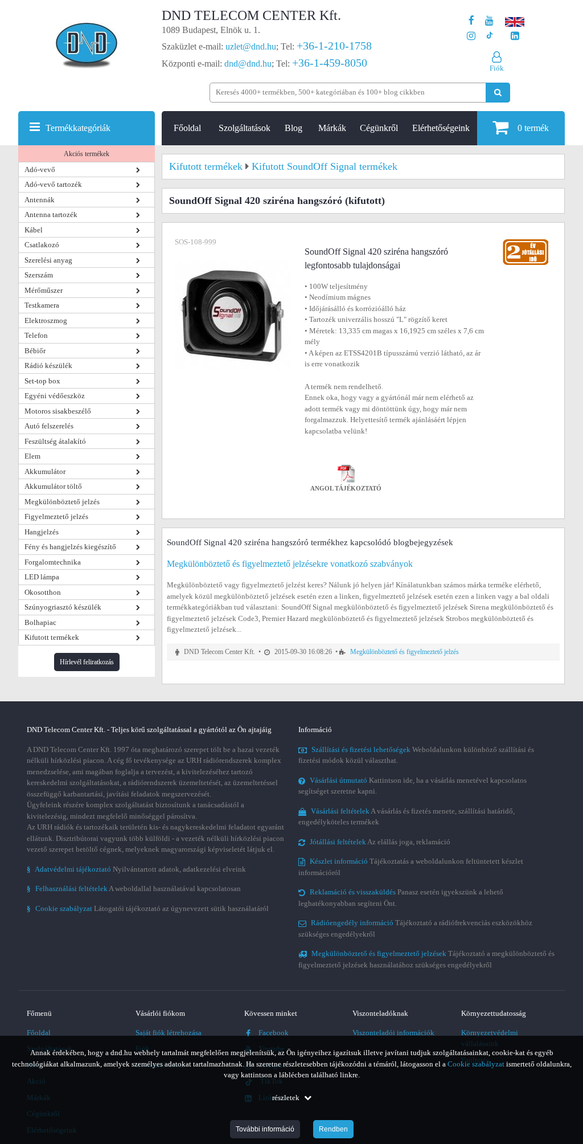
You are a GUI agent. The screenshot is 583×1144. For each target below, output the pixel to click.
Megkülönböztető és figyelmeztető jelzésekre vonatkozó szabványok (290, 564)
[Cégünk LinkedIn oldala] (515, 36)
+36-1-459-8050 (329, 62)
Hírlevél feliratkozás (87, 662)
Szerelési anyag (48, 260)
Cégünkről (379, 128)
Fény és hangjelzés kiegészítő (70, 546)
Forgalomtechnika (52, 562)
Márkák (332, 128)
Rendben (333, 1129)
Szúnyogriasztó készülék (62, 607)
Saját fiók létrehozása (169, 1032)
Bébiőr (35, 350)
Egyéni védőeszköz (54, 395)
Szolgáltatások (244, 128)
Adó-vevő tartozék (53, 184)
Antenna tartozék (50, 214)
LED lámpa (41, 577)
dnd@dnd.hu (248, 63)
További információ (265, 1129)
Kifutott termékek (51, 637)
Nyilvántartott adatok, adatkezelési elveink (136, 869)
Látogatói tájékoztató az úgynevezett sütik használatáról (148, 908)
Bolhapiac (40, 622)
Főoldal (187, 128)
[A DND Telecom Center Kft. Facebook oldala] (471, 21)
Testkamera (41, 305)
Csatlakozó (41, 244)
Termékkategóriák (78, 128)
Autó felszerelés (48, 426)
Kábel (33, 230)
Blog (293, 128)
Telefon (36, 335)
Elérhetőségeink (441, 128)
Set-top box (42, 381)
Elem (32, 456)
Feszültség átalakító (55, 441)
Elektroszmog (45, 320)
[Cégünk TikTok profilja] (489, 36)
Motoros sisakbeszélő (57, 411)
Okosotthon (42, 592)
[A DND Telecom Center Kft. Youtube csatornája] (489, 21)
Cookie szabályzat (475, 1064)
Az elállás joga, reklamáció (380, 841)
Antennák (39, 199)
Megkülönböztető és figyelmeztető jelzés (404, 652)
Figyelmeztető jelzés (56, 516)
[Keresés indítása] (498, 93)
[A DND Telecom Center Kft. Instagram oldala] (471, 36)
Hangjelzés (41, 532)
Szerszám (38, 275)
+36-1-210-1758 (334, 45)
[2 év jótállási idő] (525, 242)
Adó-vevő (39, 169)
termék (533, 128)
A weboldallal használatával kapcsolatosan (134, 888)
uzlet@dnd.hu (250, 46)
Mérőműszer (43, 290)
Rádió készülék (48, 365)
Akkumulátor (44, 471)
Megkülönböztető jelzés (62, 501)
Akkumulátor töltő (53, 486)
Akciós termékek (86, 154)
